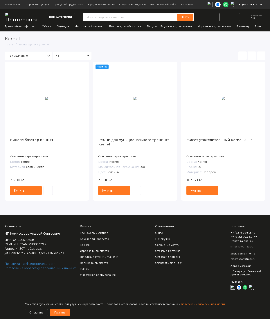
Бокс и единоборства (125, 26)
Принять (59, 312)
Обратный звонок (242, 240)
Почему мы (162, 239)
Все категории (60, 16)
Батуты (152, 26)
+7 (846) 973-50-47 (244, 236)
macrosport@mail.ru (243, 258)
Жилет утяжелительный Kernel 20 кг (219, 140)
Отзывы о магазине (167, 251)
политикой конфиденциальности (203, 304)
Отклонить (36, 312)
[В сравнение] (77, 67)
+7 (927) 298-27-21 (250, 4)
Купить (19, 190)
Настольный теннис (89, 26)
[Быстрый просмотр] (48, 190)
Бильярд (242, 26)
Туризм (84, 268)
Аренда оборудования (68, 4)
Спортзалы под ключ (132, 4)
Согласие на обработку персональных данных (40, 268)
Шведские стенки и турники (99, 257)
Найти (185, 17)
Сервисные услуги (37, 4)
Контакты (187, 4)
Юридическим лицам (101, 4)
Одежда (63, 26)
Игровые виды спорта (214, 26)
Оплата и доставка (167, 257)
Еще (258, 26)
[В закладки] (84, 67)
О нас (159, 233)
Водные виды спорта (176, 26)
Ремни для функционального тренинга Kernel (134, 142)
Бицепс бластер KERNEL (32, 140)
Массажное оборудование (98, 275)
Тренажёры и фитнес (20, 26)
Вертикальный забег (163, 4)
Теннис (84, 245)
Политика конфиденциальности (30, 263)
